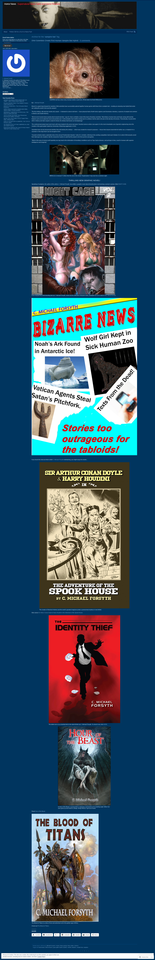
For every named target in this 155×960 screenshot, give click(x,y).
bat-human (42, 947)
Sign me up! (7, 45)
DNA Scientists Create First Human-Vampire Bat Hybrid (55, 41)
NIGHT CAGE (122, 184)
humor (57, 945)
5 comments (85, 41)
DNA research (49, 947)
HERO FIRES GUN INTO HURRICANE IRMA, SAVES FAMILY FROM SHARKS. (16, 110)
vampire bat (80, 947)
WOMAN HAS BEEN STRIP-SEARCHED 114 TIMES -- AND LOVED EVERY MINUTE (15, 100)
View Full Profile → (7, 87)
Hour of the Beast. (40, 811)
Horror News (10, 4)
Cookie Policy (41, 956)
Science (76, 945)
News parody (63, 945)
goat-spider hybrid (57, 947)
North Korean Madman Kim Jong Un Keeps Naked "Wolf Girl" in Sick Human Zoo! (16, 128)
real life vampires (71, 947)
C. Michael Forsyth (38, 103)
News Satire (70, 945)
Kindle (98, 295)
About (5, 32)
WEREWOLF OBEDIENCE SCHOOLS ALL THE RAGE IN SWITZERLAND (16, 113)
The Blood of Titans (43, 926)
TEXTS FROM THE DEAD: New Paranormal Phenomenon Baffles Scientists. (15, 116)
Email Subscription (8, 37)
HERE (105, 724)
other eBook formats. (110, 295)
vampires (85, 947)
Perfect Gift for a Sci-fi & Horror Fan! (20, 32)
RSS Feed (130, 31)
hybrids (65, 947)
